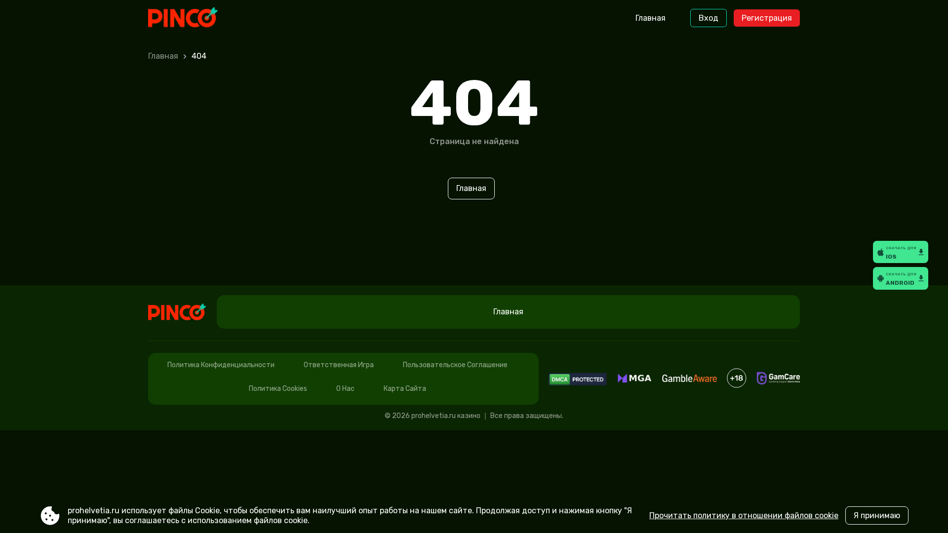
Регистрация (767, 18)
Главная (650, 18)
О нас (345, 388)
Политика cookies (278, 388)
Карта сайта (405, 388)
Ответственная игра (339, 365)
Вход (708, 18)
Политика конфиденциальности (221, 365)
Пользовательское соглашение (455, 365)
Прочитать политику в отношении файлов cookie (743, 515)
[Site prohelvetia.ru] (189, 18)
